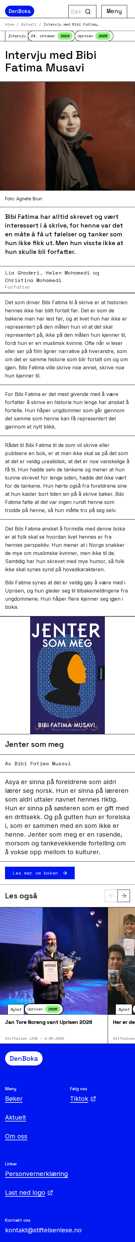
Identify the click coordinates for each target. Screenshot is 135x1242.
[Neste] (123, 896)
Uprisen (92, 35)
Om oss (16, 1136)
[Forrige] (111, 896)
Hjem (9, 24)
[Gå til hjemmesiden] (33, 11)
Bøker (14, 1098)
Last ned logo (25, 1192)
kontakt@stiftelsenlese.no (43, 1230)
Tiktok (79, 1098)
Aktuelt (28, 24)
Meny (114, 10)
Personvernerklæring (36, 1174)
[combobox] (82, 11)
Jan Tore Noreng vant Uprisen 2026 (48, 1022)
